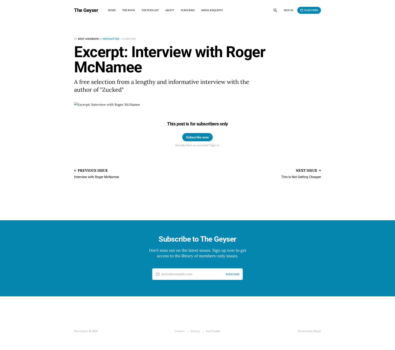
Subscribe (188, 10)
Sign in (288, 10)
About (169, 10)
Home (111, 10)
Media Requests (212, 10)
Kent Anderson (88, 38)
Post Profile (213, 331)
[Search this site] (275, 10)
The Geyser (86, 10)
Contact (180, 331)
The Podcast (150, 10)
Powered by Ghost (309, 331)
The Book (128, 10)
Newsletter (111, 38)
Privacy (195, 331)
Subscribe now (197, 137)
